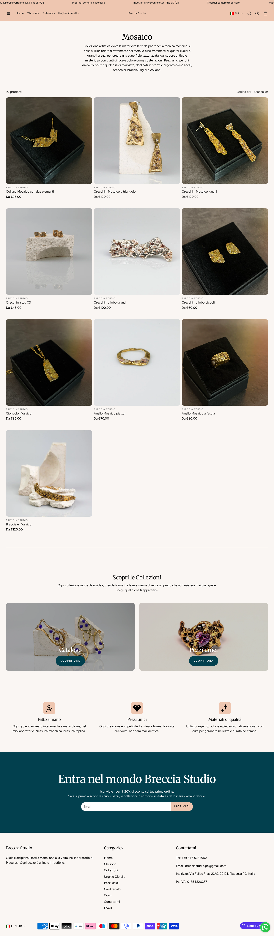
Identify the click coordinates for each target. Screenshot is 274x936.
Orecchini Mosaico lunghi (199, 191)
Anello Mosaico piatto (109, 413)
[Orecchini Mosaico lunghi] (225, 140)
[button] (8, 13)
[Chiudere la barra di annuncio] (270, 3)
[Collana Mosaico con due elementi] (49, 140)
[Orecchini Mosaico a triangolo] (137, 140)
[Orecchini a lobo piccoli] (225, 251)
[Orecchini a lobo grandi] (137, 251)
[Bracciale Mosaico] (49, 473)
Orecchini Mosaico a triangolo (115, 191)
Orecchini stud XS (18, 302)
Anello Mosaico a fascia (198, 413)
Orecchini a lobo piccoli (198, 302)
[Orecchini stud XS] (49, 251)
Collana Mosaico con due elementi (30, 191)
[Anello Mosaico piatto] (137, 362)
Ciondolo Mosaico (19, 413)
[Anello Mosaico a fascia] (225, 362)
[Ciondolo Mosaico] (49, 362)
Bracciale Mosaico (19, 524)
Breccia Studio (137, 13)
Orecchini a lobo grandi (110, 302)
